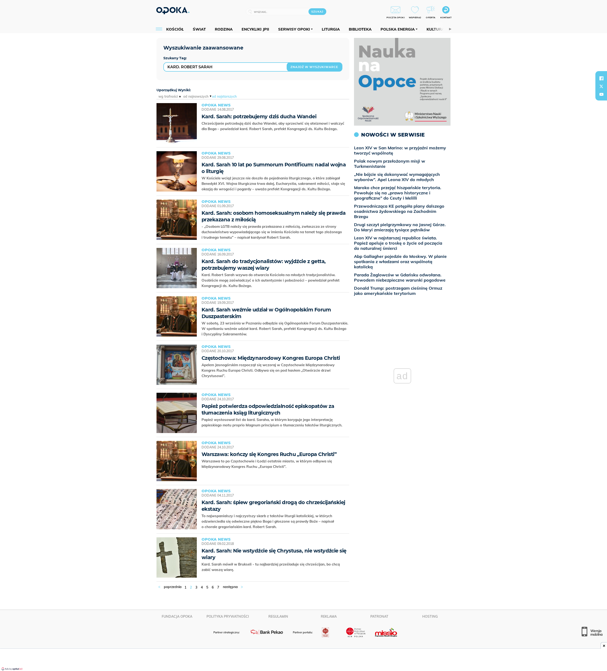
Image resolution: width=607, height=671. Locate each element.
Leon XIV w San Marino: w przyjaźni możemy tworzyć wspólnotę (400, 150)
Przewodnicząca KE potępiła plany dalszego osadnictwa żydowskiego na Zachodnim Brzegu (399, 211)
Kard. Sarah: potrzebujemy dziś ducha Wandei (259, 116)
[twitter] (601, 86)
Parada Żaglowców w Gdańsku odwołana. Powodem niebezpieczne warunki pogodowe (400, 277)
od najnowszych (195, 96)
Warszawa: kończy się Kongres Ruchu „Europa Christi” (269, 454)
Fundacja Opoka (177, 616)
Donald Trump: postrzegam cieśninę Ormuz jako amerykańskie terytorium (398, 290)
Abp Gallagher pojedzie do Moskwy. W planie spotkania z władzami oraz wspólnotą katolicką (400, 261)
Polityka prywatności (228, 616)
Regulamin (278, 616)
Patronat (379, 616)
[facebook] (601, 78)
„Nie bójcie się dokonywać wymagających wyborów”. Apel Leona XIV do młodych (397, 177)
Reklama (329, 616)
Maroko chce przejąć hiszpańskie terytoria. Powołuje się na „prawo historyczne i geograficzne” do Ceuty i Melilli (397, 193)
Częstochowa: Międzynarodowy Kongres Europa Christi (271, 358)
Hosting (430, 616)
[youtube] (601, 94)
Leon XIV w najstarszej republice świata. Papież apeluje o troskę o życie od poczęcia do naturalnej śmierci (398, 243)
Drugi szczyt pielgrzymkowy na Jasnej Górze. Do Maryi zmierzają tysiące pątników (400, 227)
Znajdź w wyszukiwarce (314, 67)
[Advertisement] (303, 660)
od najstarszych (224, 96)
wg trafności (168, 96)
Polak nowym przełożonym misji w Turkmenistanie (389, 163)
